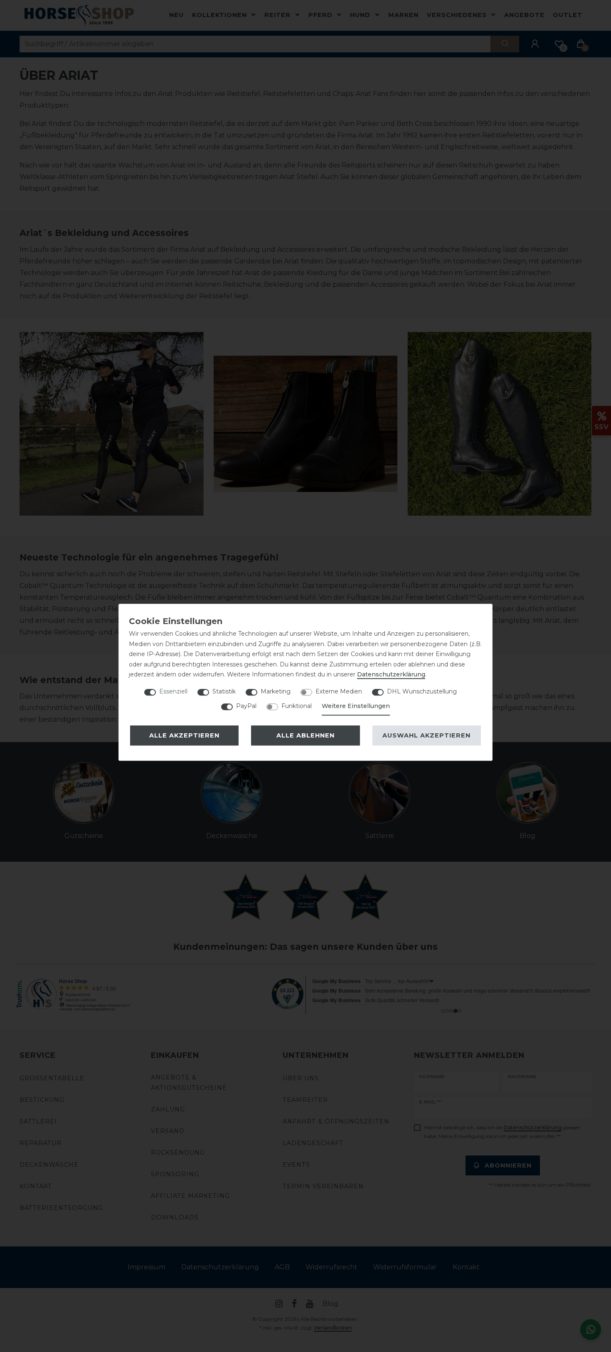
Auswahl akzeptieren (426, 735)
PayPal (246, 706)
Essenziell (173, 691)
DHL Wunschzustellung (422, 691)
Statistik (224, 691)
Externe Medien (338, 691)
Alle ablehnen (305, 735)
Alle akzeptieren (184, 735)
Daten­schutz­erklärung (391, 674)
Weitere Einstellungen (356, 706)
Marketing (276, 691)
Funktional (296, 706)
